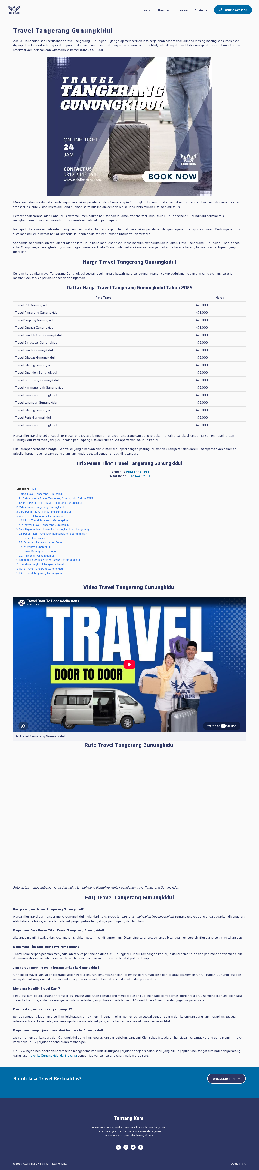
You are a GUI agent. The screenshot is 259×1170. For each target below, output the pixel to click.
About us (163, 10)
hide (34, 489)
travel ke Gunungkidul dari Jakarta (52, 1055)
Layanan (182, 10)
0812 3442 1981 (137, 471)
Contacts (201, 10)
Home (146, 10)
